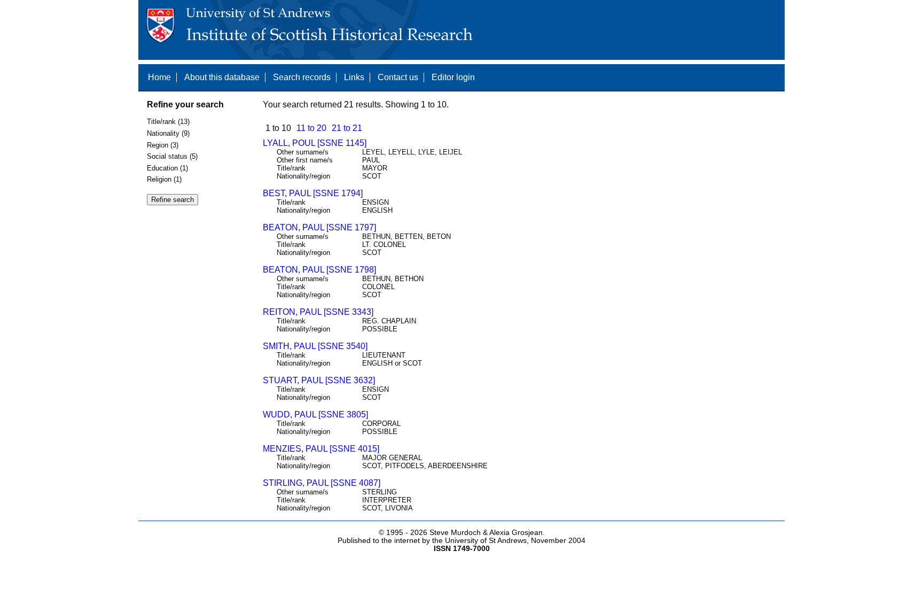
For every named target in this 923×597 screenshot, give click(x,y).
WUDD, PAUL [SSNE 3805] (315, 414)
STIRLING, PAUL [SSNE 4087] (321, 482)
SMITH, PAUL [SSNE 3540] (315, 346)
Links (354, 77)
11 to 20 (311, 128)
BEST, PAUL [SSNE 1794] (313, 193)
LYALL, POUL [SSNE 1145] (314, 143)
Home (159, 77)
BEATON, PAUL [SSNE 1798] (319, 269)
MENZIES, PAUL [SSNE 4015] (321, 448)
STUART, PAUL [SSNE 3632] (319, 380)
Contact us (398, 77)
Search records (302, 77)
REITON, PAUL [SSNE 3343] (318, 311)
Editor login (453, 77)
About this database (222, 77)
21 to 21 (347, 128)
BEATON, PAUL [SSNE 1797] (319, 227)
